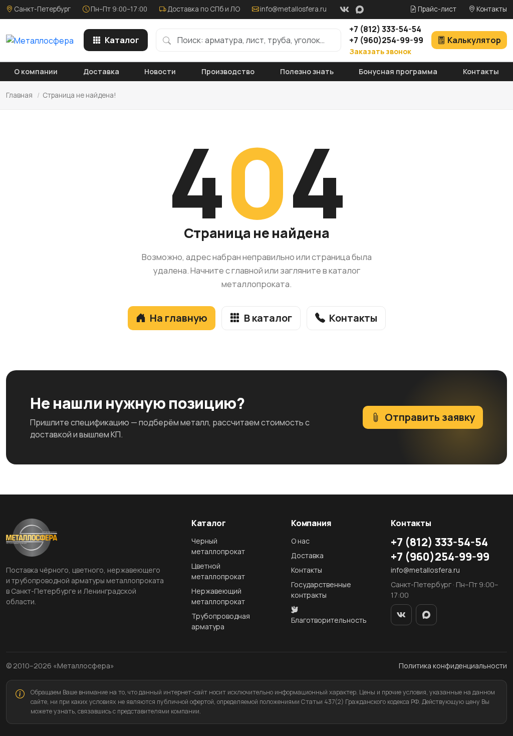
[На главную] (40, 40)
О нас (300, 541)
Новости (160, 71)
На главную (178, 318)
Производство (227, 71)
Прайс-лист (436, 9)
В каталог (268, 318)
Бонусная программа (398, 71)
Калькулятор (474, 40)
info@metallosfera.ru (293, 9)
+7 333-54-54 (385, 29)
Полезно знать (307, 71)
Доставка (101, 71)
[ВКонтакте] (344, 9)
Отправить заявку (430, 417)
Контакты (491, 9)
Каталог (122, 40)
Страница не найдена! (79, 95)
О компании (36, 71)
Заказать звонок (380, 51)
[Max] (359, 9)
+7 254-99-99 (386, 40)
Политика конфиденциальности (453, 665)
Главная (19, 95)
